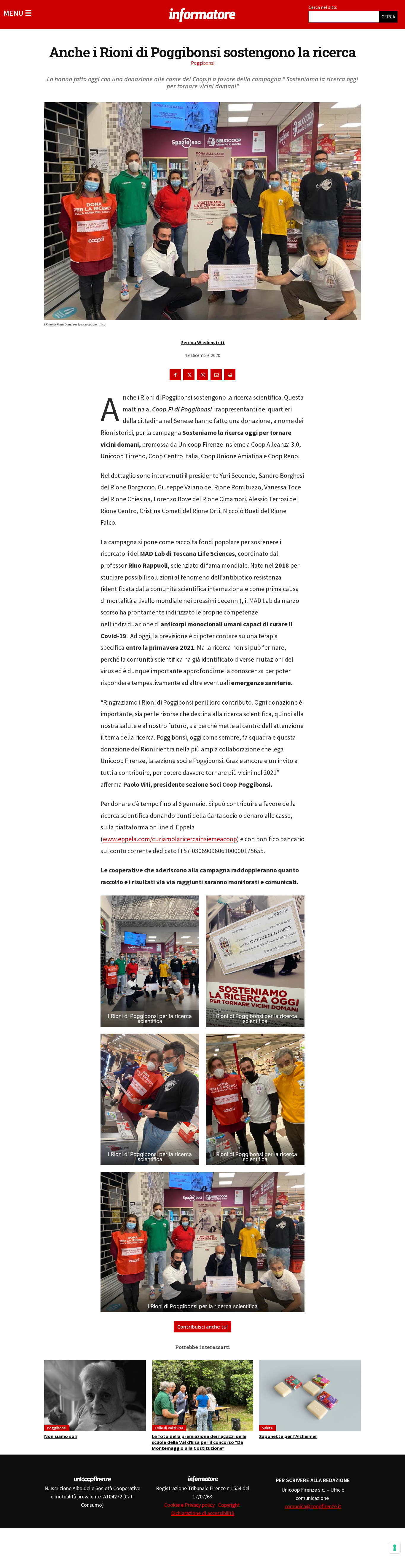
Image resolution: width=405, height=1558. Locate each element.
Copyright (229, 1504)
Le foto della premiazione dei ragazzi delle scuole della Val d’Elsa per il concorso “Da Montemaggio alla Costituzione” (199, 1442)
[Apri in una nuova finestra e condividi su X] (189, 375)
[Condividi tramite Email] (216, 375)
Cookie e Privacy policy (189, 1504)
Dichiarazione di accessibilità (202, 1513)
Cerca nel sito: (323, 7)
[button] (18, 13)
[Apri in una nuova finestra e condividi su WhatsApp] (202, 375)
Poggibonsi (202, 63)
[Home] (202, 14)
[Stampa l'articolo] (230, 375)
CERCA (388, 17)
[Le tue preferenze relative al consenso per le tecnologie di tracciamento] (394, 1547)
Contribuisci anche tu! (202, 1327)
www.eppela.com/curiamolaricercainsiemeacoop (170, 839)
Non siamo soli (60, 1436)
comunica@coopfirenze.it (313, 1506)
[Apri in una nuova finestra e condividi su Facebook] (175, 375)
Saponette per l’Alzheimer (288, 1436)
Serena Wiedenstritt (203, 342)
